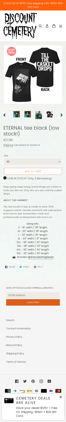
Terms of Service (16, 362)
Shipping (8, 145)
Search (10, 320)
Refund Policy (14, 345)
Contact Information (18, 328)
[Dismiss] (60, 398)
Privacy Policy (14, 337)
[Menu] (60, 26)
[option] (16, 114)
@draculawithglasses (41, 257)
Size (6, 155)
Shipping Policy (15, 353)
